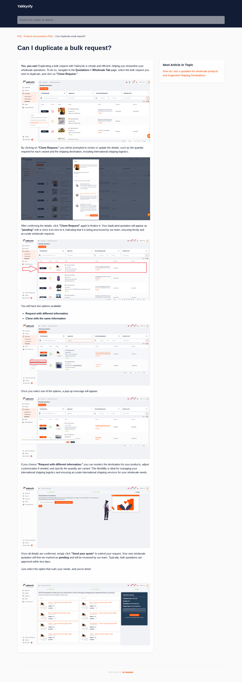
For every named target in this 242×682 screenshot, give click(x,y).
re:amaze (127, 672)
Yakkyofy (25, 6)
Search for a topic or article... (37, 19)
